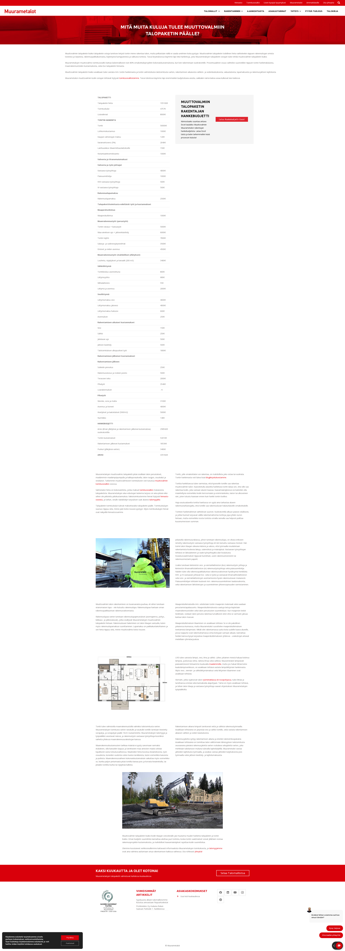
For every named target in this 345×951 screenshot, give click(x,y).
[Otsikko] (20, 11)
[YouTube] (235, 892)
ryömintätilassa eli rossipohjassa (217, 679)
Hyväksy (70, 937)
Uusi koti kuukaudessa (190, 896)
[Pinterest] (220, 899)
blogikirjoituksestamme (216, 477)
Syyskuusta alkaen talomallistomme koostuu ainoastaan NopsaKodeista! (152, 901)
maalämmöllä (215, 664)
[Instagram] (242, 892)
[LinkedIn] (228, 892)
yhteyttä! (198, 851)
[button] (320, 2)
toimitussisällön (146, 490)
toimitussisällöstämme (129, 78)
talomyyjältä (154, 499)
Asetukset (70, 943)
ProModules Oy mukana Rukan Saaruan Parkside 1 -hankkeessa (150, 907)
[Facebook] (220, 892)
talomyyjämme (215, 848)
